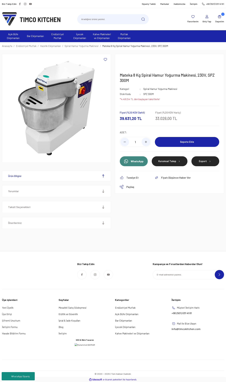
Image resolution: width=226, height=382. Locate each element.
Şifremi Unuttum (11, 320)
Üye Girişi (7, 314)
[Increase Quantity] (146, 142)
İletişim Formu (10, 326)
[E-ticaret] (112, 379)
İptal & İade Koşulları (69, 320)
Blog (61, 326)
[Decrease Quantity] (124, 142)
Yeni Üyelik (7, 307)
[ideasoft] (95, 379)
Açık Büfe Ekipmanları (126, 314)
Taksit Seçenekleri (19, 207)
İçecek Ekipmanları (125, 326)
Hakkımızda (179, 3)
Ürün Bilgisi (14, 175)
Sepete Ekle (187, 141)
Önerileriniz (15, 222)
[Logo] (31, 19)
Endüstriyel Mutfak (125, 307)
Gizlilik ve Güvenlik (68, 314)
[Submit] (219, 274)
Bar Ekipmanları (123, 320)
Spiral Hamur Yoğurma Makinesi (160, 88)
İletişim (193, 3)
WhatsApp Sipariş (20, 376)
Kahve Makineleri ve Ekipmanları (132, 333)
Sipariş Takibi (149, 3)
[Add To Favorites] (105, 59)
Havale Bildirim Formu (14, 333)
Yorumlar (13, 191)
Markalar (164, 3)
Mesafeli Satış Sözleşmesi (73, 307)
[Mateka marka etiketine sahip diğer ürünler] (128, 62)
